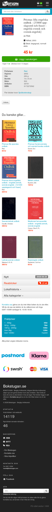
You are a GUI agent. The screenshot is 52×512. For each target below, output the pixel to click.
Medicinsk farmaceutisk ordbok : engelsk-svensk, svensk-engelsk (38, 223)
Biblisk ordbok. (34, 180)
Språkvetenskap (24, 92)
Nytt (8, 441)
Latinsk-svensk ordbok (11, 260)
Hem (7, 438)
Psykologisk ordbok (35, 260)
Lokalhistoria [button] (12, 289)
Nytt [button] (25, 276)
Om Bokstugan (10, 450)
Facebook (9, 479)
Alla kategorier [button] (13, 295)
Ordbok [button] (5, 102)
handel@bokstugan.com (10, 468)
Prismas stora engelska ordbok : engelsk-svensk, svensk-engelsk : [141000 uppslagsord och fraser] (12, 183)
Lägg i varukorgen (27, 59)
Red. (26, 71)
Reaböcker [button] (25, 283)
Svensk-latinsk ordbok (10, 221)
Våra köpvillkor (10, 456)
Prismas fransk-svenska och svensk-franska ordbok (38, 145)
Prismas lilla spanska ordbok (10, 145)
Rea (7, 445)
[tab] (26, 276)
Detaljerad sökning (9, 494)
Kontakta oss (7, 304)
